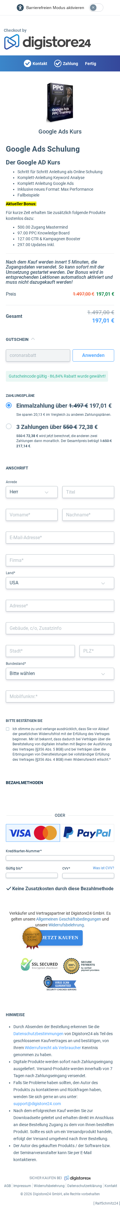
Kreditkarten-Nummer (23, 851)
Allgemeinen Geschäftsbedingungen (68, 919)
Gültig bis (14, 868)
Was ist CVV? (103, 868)
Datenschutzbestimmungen (38, 1033)
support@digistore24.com (37, 1103)
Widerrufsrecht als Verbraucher (53, 1047)
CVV (65, 868)
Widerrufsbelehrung (66, 925)
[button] (47, 492)
